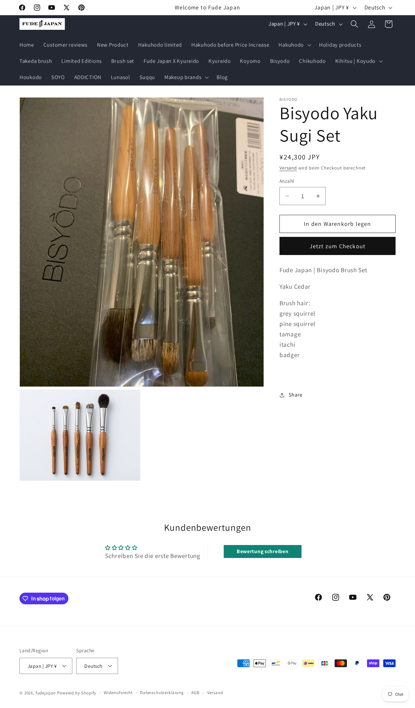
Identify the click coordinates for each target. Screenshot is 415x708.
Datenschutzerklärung (162, 692)
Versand (288, 168)
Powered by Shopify (76, 692)
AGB (195, 692)
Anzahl (286, 181)
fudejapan (46, 692)
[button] (294, 45)
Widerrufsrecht (118, 692)
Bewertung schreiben (263, 551)
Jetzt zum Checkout (338, 246)
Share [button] (295, 394)
